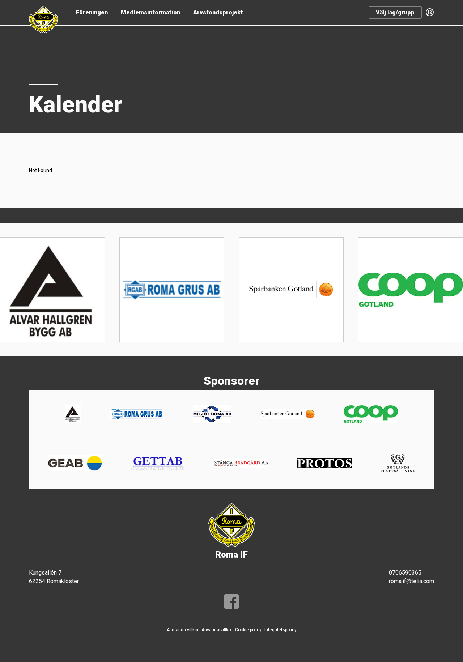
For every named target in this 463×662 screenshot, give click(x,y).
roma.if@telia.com (411, 581)
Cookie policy (248, 629)
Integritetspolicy (280, 629)
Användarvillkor (216, 629)
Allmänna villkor (183, 629)
